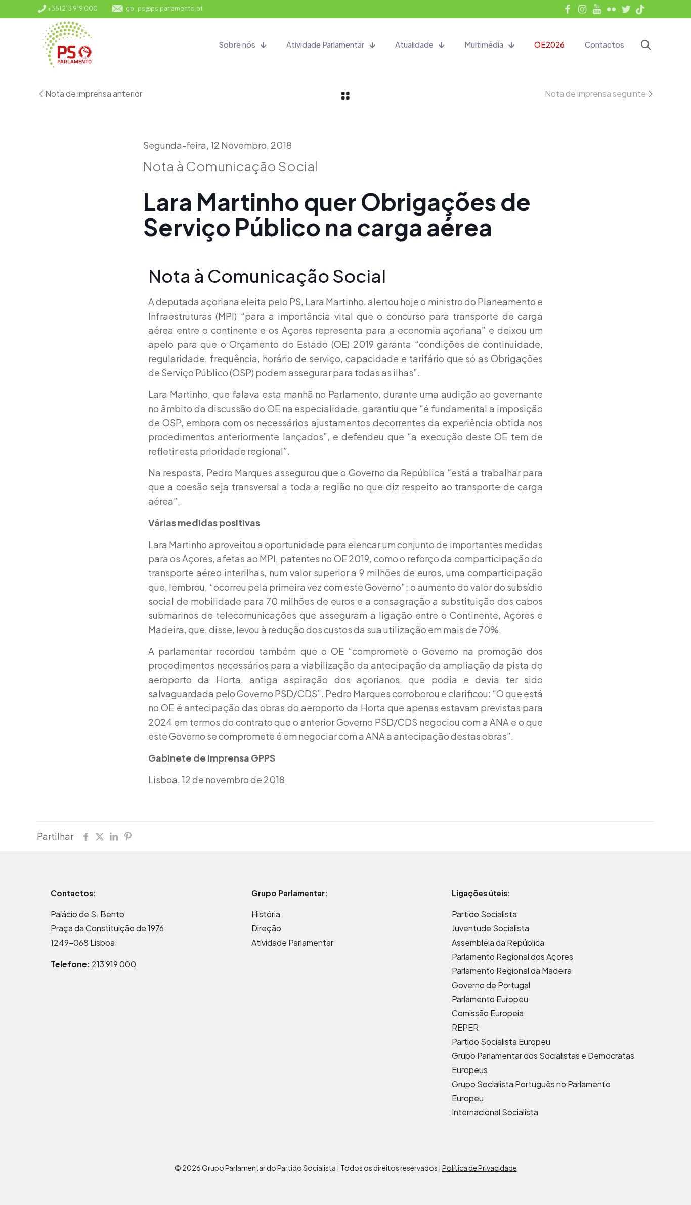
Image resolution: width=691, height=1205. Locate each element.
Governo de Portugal (491, 984)
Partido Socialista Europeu (501, 1041)
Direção (266, 928)
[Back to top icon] (642, 1184)
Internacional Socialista (495, 1112)
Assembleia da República (498, 942)
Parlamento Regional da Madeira (512, 970)
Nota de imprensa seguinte (595, 93)
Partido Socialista (484, 914)
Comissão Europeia (488, 1013)
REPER (465, 1027)
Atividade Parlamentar (292, 942)
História (265, 914)
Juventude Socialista (490, 928)
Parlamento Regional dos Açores (512, 956)
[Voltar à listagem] (345, 95)
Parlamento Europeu (490, 999)
